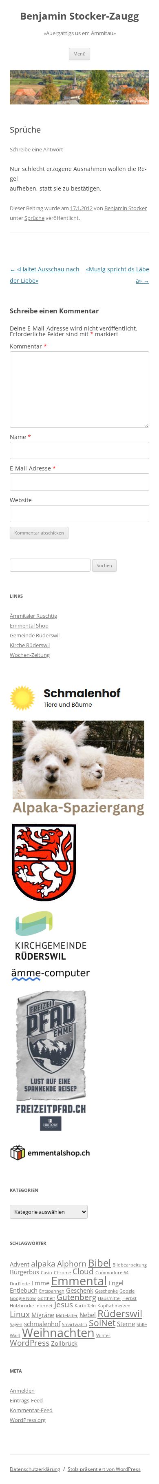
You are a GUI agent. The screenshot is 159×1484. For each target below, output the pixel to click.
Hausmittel (109, 1298)
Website (21, 500)
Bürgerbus (24, 1272)
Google (127, 1291)
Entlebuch (24, 1290)
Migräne (42, 1315)
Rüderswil (119, 1313)
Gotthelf (46, 1298)
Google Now (23, 1298)
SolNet (102, 1323)
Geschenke (106, 1291)
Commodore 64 (111, 1272)
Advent (19, 1264)
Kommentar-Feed (31, 1410)
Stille (142, 1324)
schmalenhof (42, 1324)
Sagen (16, 1324)
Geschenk (79, 1290)
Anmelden (22, 1390)
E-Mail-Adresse (33, 468)
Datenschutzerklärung (35, 1469)
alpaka (43, 1263)
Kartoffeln (85, 1306)
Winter (103, 1335)
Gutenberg (76, 1297)
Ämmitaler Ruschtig (33, 615)
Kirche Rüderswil (30, 645)
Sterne (126, 1324)
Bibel (99, 1262)
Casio (46, 1272)
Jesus (63, 1304)
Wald (15, 1335)
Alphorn (71, 1263)
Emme (40, 1283)
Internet (44, 1306)
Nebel (88, 1315)
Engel (116, 1283)
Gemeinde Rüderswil (35, 635)
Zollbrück (64, 1343)
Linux (20, 1314)
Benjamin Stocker (125, 208)
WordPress (29, 1343)
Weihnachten (58, 1332)
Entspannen (51, 1291)
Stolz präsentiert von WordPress (104, 1469)
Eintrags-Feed (26, 1400)
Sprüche (34, 218)
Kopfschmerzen (113, 1306)
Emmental (79, 1281)
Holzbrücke (22, 1306)
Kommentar (28, 346)
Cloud (83, 1271)
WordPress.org (28, 1420)
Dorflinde (20, 1284)
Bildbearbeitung (130, 1265)
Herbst (129, 1298)
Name (20, 437)
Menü (79, 54)
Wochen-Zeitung (30, 655)
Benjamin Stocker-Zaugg (79, 16)
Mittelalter (67, 1315)
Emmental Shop (29, 625)
